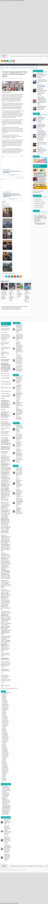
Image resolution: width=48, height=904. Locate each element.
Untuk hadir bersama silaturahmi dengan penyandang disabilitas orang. (19, 403)
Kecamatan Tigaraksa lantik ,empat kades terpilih (12, 309)
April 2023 (4, 746)
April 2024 (4, 730)
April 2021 (4, 778)
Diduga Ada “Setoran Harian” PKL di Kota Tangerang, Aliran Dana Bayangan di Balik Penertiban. (27, 296)
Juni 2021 (4, 775)
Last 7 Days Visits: (38, 201)
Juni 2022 (4, 759)
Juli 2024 (4, 726)
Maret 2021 (4, 779)
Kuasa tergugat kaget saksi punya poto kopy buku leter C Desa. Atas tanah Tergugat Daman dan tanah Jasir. (19, 472)
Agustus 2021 (5, 772)
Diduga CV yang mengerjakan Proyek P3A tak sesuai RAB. (6, 801)
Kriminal (10, 273)
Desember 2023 (5, 735)
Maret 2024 (4, 732)
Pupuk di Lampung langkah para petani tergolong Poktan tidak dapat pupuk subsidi (19, 337)
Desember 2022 (5, 751)
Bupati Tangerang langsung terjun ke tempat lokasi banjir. (42, 144)
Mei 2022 (4, 761)
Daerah (7, 273)
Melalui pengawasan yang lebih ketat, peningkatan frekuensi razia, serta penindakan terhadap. (19, 482)
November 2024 (5, 721)
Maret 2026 (4, 700)
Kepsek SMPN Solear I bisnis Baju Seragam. (19, 460)
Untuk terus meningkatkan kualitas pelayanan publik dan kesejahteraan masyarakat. (41, 119)
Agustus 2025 (5, 709)
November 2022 (5, 753)
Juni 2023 (4, 743)
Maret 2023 (4, 747)
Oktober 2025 (5, 706)
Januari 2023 (4, 750)
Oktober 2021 (5, 770)
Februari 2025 (5, 717)
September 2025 (5, 708)
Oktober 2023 (5, 738)
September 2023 (5, 739)
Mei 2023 (4, 745)
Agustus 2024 (5, 725)
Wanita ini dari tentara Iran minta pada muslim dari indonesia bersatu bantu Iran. (7, 840)
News (7, 67)
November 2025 (5, 705)
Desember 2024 (5, 720)
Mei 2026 (4, 697)
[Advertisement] (24, 10)
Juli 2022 (4, 758)
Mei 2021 (4, 776)
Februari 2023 (5, 749)
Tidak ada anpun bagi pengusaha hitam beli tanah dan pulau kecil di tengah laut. (7, 857)
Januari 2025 (4, 718)
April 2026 (4, 699)
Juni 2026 (4, 696)
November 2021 (5, 768)
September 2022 (5, 755)
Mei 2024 (4, 729)
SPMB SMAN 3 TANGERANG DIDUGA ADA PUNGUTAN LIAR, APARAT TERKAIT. (19, 511)
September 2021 (5, 771)
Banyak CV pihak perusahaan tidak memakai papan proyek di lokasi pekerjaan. (5, 796)
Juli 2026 (4, 695)
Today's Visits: (37, 198)
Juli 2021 (4, 774)
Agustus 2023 (5, 741)
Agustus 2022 (5, 757)
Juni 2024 (4, 728)
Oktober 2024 (5, 722)
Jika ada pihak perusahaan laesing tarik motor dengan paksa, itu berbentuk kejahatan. (27, 56)
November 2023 (5, 737)
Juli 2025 (4, 710)
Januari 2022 (4, 766)
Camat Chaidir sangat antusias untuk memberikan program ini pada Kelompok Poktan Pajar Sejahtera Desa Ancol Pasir (19, 359)
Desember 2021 (5, 767)
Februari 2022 (5, 765)
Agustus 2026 (5, 693)
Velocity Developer (23, 869)
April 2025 (4, 714)
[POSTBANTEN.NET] (8, 61)
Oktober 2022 (5, 754)
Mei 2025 (4, 713)
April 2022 (4, 762)
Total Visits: (36, 205)
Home (3, 67)
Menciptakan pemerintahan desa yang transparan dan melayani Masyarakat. (19, 395)
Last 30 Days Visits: (38, 203)
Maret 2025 (4, 716)
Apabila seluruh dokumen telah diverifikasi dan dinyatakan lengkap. (41, 108)
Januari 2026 (4, 703)
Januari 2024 (4, 734)
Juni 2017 (4, 780)
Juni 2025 (4, 712)
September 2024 (5, 724)
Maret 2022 (4, 763)
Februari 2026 (5, 701)
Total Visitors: (37, 207)
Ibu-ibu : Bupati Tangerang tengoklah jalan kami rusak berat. (42, 81)
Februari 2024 (5, 733)
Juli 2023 (4, 742)
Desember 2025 (5, 704)
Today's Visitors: (37, 199)
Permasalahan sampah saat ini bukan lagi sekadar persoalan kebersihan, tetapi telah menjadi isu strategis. (7, 830)
